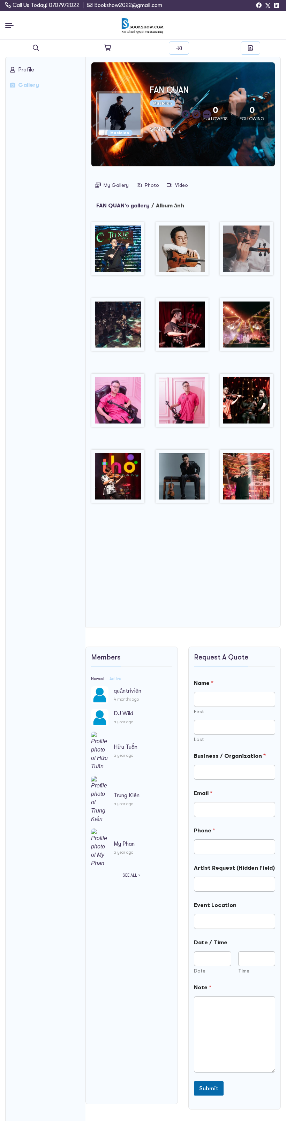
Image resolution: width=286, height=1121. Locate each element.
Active (115, 678)
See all (129, 875)
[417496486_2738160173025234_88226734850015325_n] (246, 479)
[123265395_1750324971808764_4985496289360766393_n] (182, 327)
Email (203, 793)
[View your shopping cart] (107, 48)
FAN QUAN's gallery (123, 206)
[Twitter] (268, 5)
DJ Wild (123, 713)
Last (199, 739)
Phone (204, 831)
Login (179, 48)
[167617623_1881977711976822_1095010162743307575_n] (246, 403)
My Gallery (116, 185)
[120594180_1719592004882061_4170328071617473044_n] (118, 327)
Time (243, 971)
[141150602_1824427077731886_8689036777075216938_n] (182, 403)
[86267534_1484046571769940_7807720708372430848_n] (182, 251)
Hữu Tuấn (125, 747)
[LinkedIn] (276, 5)
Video (181, 185)
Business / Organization (230, 756)
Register (250, 48)
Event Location (215, 905)
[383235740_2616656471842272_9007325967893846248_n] (182, 479)
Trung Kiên (127, 795)
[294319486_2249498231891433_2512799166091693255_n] (118, 479)
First (199, 711)
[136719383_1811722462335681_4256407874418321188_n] (118, 403)
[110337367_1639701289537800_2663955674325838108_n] (246, 251)
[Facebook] (259, 5)
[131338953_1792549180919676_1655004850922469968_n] (246, 327)
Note (202, 987)
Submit (208, 1088)
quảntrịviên (127, 691)
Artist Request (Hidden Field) (234, 868)
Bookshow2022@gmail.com (128, 5)
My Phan (124, 844)
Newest (98, 678)
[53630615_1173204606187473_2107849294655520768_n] (118, 251)
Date (199, 971)
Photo (152, 185)
